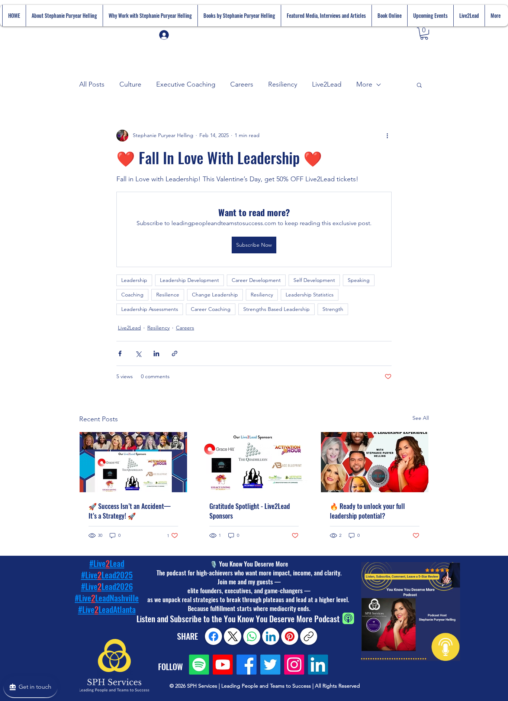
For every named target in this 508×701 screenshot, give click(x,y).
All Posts (92, 84)
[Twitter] (270, 665)
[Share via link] (174, 353)
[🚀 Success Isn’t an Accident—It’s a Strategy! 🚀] (133, 462)
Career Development (256, 280)
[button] (424, 33)
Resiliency (282, 84)
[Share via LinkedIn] (156, 353)
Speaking (359, 280)
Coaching (132, 294)
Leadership (134, 280)
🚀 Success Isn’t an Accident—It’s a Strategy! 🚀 (130, 510)
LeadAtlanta (117, 609)
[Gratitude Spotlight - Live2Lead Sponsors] (254, 462)
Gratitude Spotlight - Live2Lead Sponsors (249, 510)
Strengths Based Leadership (276, 309)
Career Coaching (211, 309)
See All (420, 418)
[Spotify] (199, 665)
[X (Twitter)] (233, 636)
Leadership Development (189, 280)
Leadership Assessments (149, 309)
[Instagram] (294, 665)
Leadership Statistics (310, 294)
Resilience (167, 294)
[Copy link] (308, 636)
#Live (86, 609)
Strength (332, 309)
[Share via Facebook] (119, 353)
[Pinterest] (289, 636)
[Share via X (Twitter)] (138, 353)
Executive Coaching (185, 84)
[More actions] (387, 135)
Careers (241, 84)
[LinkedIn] (318, 665)
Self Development (314, 280)
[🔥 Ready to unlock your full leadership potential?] (374, 462)
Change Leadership (215, 294)
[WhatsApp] (251, 636)
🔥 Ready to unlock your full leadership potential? (367, 510)
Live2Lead (326, 84)
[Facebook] (247, 665)
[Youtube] (223, 665)
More (364, 84)
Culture (130, 84)
